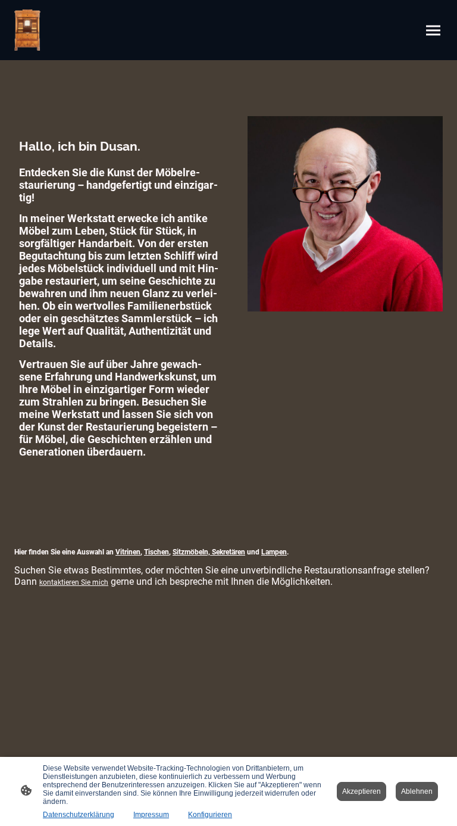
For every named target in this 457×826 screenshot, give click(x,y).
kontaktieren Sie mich (73, 582)
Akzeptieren (361, 791)
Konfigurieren (210, 815)
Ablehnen (417, 791)
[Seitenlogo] (27, 30)
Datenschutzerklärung (78, 815)
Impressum (151, 815)
